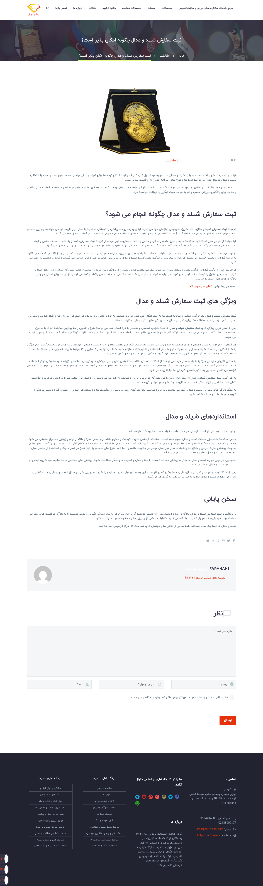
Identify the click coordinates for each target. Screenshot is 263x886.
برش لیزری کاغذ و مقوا (50, 801)
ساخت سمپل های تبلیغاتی (50, 846)
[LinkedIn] (213, 540)
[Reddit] (207, 540)
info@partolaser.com (210, 829)
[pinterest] (157, 798)
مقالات (92, 8)
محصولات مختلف (131, 8)
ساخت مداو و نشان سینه (50, 840)
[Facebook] (233, 540)
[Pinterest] (223, 540)
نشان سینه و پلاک (201, 286)
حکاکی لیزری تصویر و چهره (50, 827)
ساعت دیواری (104, 814)
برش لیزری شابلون (50, 794)
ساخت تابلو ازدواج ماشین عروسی (104, 833)
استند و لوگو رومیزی (104, 807)
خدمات (151, 8)
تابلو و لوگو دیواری (104, 801)
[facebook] (177, 798)
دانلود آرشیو (109, 8)
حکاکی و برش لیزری (50, 788)
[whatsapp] (137, 804)
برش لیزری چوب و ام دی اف (50, 807)
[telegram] (137, 798)
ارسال (228, 720)
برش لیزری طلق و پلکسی (50, 814)
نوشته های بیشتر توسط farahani (205, 578)
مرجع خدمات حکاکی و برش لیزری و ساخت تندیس (206, 8)
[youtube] (144, 798)
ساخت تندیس (104, 788)
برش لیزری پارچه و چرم (50, 820)
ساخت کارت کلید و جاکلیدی (104, 827)
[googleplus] (150, 798)
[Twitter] (228, 540)
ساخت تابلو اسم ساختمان (104, 840)
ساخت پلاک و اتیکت (104, 846)
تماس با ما (61, 8)
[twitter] (170, 798)
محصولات (167, 8)
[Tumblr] (218, 540)
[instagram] (164, 798)
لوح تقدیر (104, 794)
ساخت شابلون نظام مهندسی (50, 833)
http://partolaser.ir (209, 835)
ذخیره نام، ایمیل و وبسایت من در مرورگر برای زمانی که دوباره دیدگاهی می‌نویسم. (179, 697)
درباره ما (77, 8)
